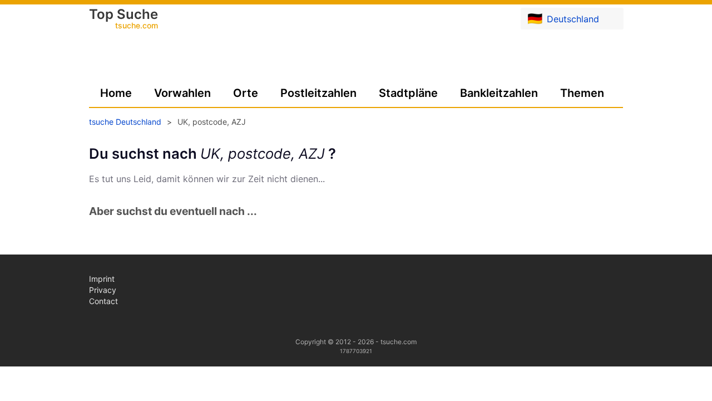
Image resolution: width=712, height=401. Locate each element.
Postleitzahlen (318, 93)
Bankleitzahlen (499, 93)
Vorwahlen (182, 93)
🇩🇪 (563, 18)
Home (116, 93)
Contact (103, 301)
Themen (582, 93)
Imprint (102, 278)
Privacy (102, 290)
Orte (245, 93)
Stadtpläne (408, 93)
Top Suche (123, 19)
